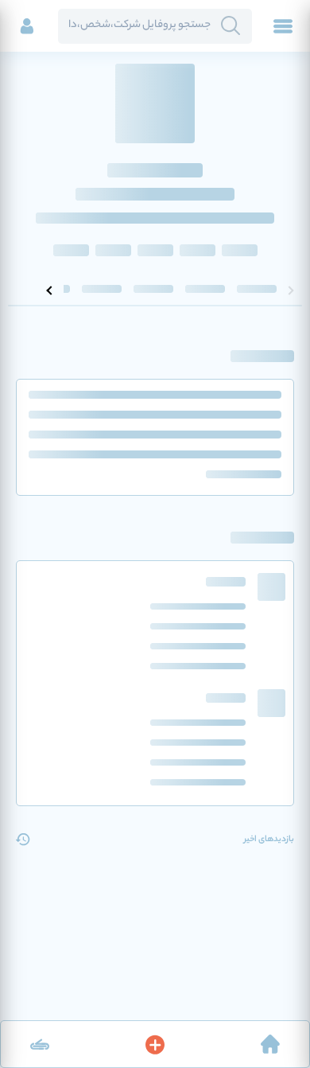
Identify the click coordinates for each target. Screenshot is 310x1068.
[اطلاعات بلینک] (40, 1044)
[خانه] (270, 1044)
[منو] (283, 26)
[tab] (257, 290)
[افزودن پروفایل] (155, 1044)
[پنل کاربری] (27, 26)
